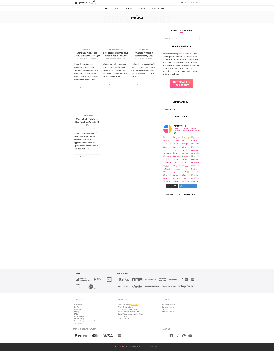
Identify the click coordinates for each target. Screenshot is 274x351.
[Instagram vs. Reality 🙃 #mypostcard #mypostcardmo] (186, 169)
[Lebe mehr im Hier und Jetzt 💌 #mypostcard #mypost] (177, 150)
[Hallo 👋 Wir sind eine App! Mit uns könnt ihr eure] (186, 140)
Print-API (165, 309)
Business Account (168, 312)
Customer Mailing (168, 307)
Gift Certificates (123, 319)
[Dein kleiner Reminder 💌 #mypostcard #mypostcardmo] (167, 178)
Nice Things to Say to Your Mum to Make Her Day (115, 54)
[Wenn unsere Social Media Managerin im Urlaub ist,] (186, 159)
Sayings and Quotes (116, 49)
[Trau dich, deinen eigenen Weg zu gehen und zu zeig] (177, 169)
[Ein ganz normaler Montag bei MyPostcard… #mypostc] (167, 159)
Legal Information (80, 316)
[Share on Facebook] (86, 87)
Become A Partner (168, 305)
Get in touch (78, 309)
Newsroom (78, 305)
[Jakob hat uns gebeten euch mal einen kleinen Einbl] (186, 150)
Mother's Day (145, 49)
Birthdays (87, 49)
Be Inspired (129, 8)
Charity (76, 312)
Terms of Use (79, 323)
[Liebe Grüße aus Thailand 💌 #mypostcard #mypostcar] (177, 178)
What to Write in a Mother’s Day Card (144, 54)
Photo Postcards (128, 305)
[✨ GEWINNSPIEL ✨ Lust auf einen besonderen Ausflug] (167, 140)
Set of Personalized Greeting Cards (130, 314)
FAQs (76, 314)
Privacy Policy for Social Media (85, 321)
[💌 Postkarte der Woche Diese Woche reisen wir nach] (195, 140)
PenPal (76, 307)
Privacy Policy (79, 319)
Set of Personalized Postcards (128, 312)
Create (117, 8)
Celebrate (142, 8)
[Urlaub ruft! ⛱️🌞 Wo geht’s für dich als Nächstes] (167, 169)
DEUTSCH (194, 3)
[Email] (94, 87)
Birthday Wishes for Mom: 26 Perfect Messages (87, 54)
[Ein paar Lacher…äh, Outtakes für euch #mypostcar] (195, 178)
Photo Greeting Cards (125, 307)
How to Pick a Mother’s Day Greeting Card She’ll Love (87, 122)
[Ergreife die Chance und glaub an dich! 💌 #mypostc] (177, 140)
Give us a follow (169, 109)
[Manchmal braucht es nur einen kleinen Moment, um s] (177, 159)
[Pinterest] (92, 87)
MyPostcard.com (140, 347)
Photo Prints (122, 316)
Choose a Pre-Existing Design (128, 309)
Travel (107, 8)
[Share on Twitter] (89, 87)
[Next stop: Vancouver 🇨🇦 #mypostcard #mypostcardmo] (167, 150)
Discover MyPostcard (158, 8)
